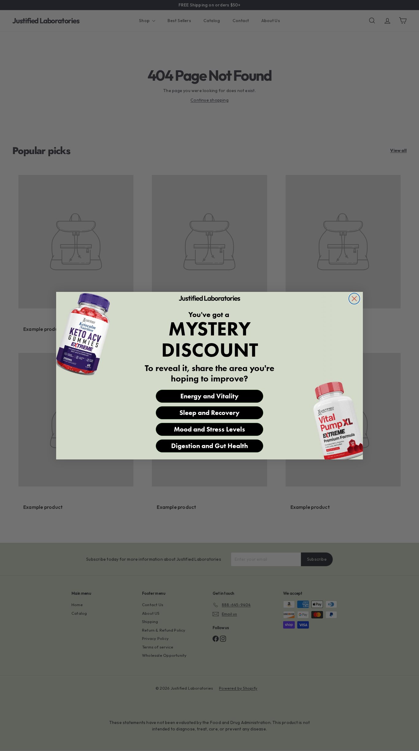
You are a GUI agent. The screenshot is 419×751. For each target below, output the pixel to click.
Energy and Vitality (209, 396)
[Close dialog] (354, 298)
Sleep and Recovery (209, 412)
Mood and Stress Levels (209, 429)
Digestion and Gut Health (209, 446)
